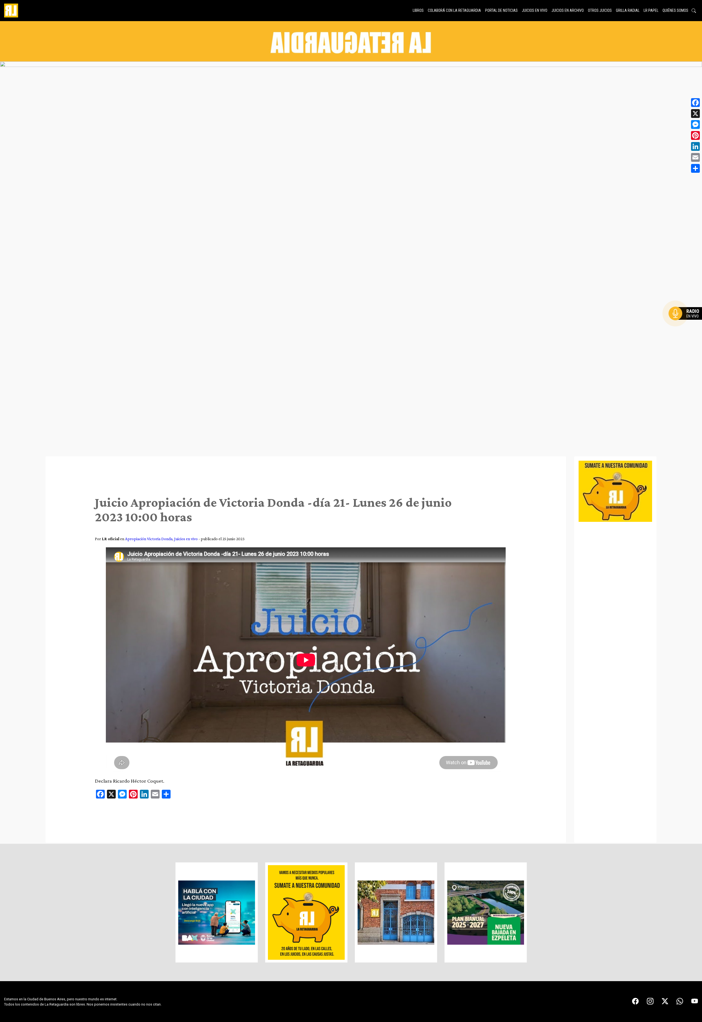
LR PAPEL (651, 10)
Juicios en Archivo (567, 10)
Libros (418, 10)
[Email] (695, 157)
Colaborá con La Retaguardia (454, 10)
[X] (695, 113)
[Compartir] (695, 168)
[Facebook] (695, 102)
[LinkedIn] (695, 146)
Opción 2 (687, 324)
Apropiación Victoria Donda (148, 538)
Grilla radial (627, 10)
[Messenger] (695, 124)
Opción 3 (687, 326)
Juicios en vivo (534, 10)
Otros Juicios (600, 10)
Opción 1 (687, 322)
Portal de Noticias (501, 10)
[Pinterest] (695, 135)
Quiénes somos (675, 10)
